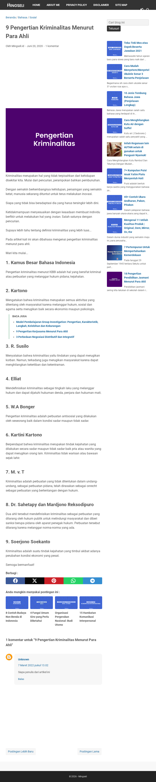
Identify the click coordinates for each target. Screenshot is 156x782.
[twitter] (34, 580)
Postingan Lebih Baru (20, 751)
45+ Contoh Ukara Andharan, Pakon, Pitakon (135, 200)
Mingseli (82, 776)
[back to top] (148, 773)
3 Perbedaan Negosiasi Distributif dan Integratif (45, 336)
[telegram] (92, 580)
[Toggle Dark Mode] (142, 10)
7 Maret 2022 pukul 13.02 (33, 665)
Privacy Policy (76, 4)
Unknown (23, 659)
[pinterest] (54, 580)
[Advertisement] (54, 79)
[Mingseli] (15, 5)
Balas (21, 679)
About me (53, 4)
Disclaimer (101, 4)
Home (36, 4)
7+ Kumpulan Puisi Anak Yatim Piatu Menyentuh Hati (135, 174)
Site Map (121, 4)
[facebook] (15, 580)
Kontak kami (17, 14)
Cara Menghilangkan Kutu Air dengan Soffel (136, 124)
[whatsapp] (73, 580)
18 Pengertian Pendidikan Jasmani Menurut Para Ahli (136, 277)
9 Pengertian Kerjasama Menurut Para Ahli (42, 331)
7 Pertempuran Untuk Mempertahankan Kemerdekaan (137, 251)
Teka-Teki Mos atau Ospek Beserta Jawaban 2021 (136, 46)
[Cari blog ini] (148, 10)
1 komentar (52, 46)
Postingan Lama (89, 751)
